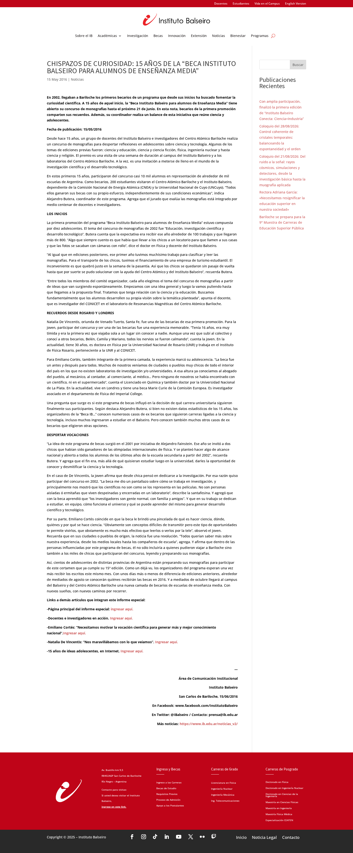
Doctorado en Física (277, 781)
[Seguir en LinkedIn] (166, 836)
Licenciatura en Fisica (223, 783)
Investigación (137, 36)
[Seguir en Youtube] (178, 836)
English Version (295, 4)
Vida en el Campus (267, 4)
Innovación (177, 36)
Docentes (220, 4)
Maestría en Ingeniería (279, 807)
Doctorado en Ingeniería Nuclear (284, 787)
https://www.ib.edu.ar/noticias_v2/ (209, 723)
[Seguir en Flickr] (202, 836)
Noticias (218, 36)
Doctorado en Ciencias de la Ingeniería (282, 794)
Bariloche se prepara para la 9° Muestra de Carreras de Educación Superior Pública (282, 223)
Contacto (290, 837)
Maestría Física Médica (279, 813)
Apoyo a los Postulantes (170, 805)
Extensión (199, 36)
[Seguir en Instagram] (143, 836)
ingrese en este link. (114, 806)
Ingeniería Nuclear (221, 789)
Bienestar (238, 36)
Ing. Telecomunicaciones (225, 801)
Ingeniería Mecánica (222, 795)
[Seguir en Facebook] (132, 836)
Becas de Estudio (166, 788)
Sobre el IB (83, 36)
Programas (259, 36)
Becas (158, 36)
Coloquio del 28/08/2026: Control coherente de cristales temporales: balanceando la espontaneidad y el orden (280, 137)
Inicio (241, 837)
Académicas (107, 36)
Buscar (298, 64)
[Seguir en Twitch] (214, 836)
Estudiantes (241, 4)
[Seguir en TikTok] (155, 836)
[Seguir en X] (190, 836)
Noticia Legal (264, 837)
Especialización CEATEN (279, 819)
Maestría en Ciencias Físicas (282, 801)
